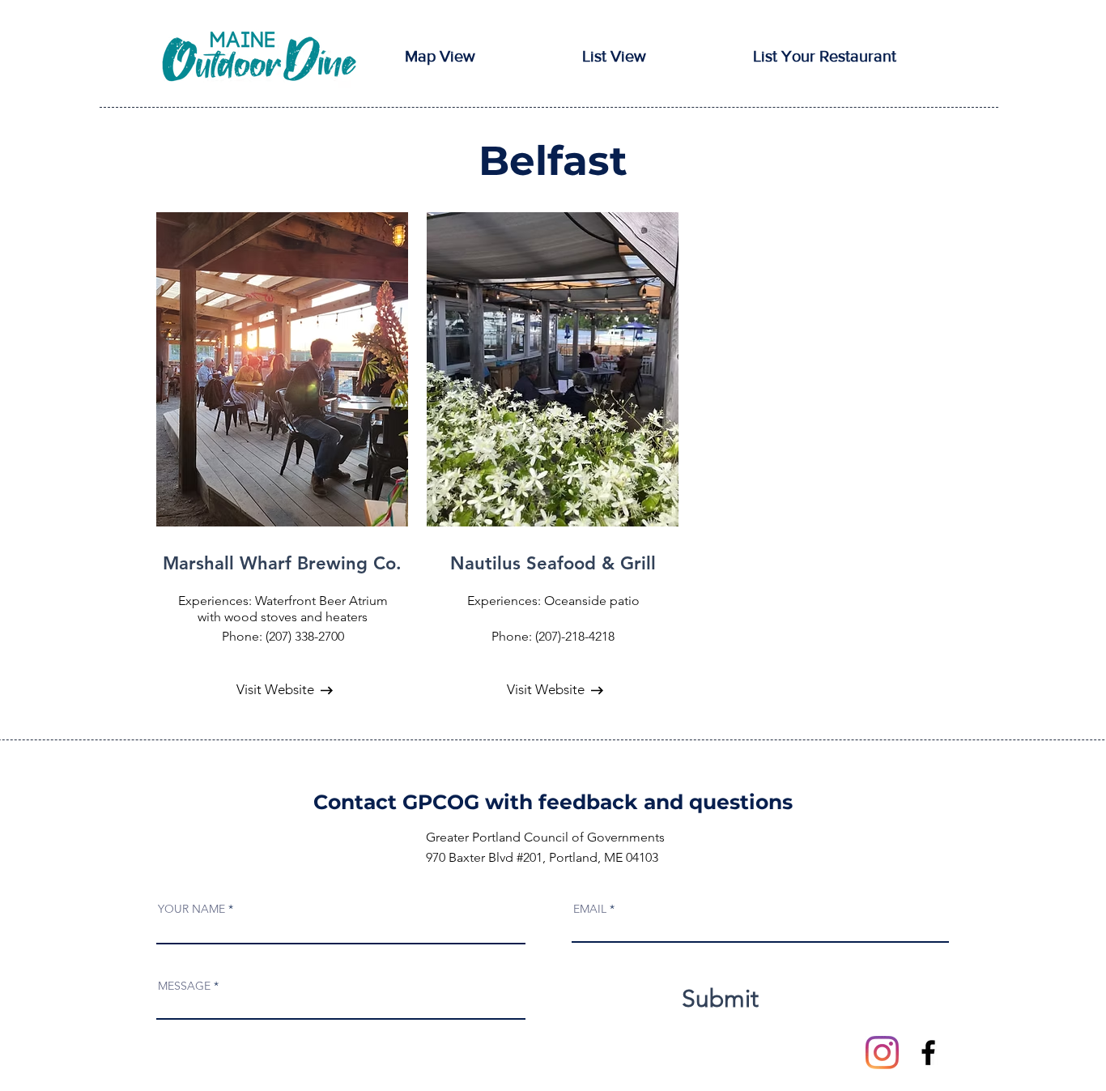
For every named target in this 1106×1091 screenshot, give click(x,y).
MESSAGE (184, 985)
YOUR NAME (191, 908)
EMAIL (589, 908)
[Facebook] (928, 1052)
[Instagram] (882, 1052)
